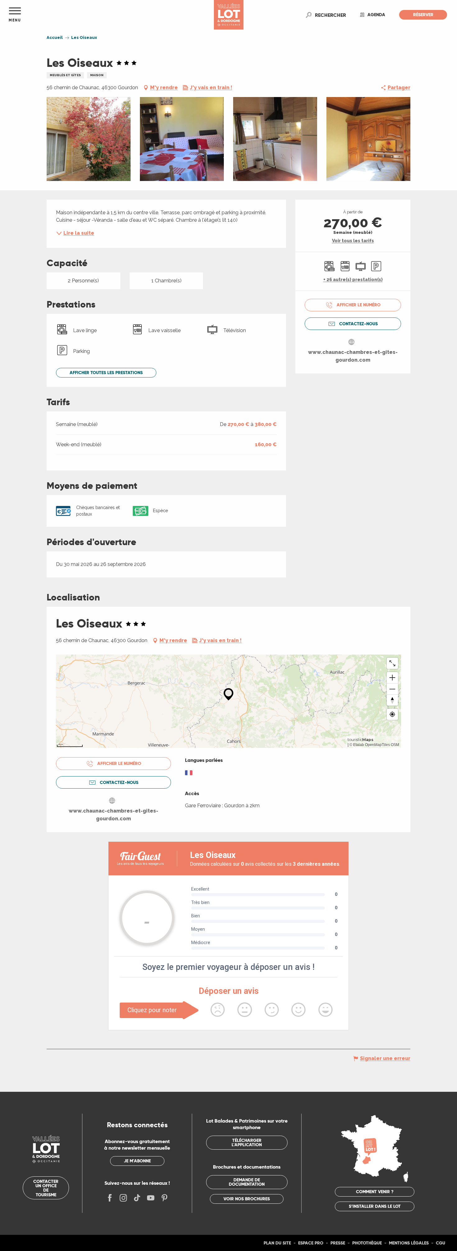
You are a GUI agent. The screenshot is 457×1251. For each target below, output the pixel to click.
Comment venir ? (375, 1191)
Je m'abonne (137, 1161)
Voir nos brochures (247, 1199)
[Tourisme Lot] (228, 15)
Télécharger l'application (247, 1142)
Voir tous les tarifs (353, 240)
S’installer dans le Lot (375, 1206)
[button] (330, 15)
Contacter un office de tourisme (45, 1188)
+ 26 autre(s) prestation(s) (353, 279)
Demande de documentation (247, 1182)
